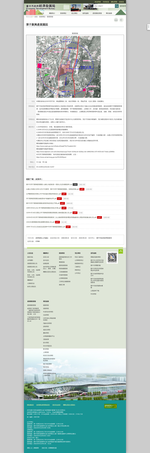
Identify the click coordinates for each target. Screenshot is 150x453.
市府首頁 (106, 2)
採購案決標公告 (32, 267)
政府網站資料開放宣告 (43, 405)
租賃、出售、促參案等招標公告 (33, 271)
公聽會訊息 (30, 283)
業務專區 (63, 13)
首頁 (35, 17)
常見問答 (98, 2)
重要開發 (50, 17)
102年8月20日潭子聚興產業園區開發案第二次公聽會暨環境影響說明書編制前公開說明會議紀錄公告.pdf (61, 217)
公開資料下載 (95, 291)
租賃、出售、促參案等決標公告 (33, 276)
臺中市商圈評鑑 (96, 265)
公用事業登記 (79, 260)
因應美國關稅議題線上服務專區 (49, 374)
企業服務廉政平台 (49, 336)
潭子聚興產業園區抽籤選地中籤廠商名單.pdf (41, 198)
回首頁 (121, 2)
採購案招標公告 (32, 263)
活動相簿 (46, 339)
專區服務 (109, 13)
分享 (148, 25)
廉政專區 (46, 333)
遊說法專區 (46, 330)
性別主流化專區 (48, 355)
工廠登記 (78, 267)
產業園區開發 (97, 13)
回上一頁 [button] (121, 20)
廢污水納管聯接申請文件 (97, 274)
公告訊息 (41, 13)
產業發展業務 (63, 265)
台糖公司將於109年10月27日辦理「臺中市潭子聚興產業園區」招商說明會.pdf (52, 189)
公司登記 (78, 273)
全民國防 (30, 260)
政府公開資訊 (31, 286)
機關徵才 (30, 280)
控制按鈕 (120, 251)
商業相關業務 (63, 268)
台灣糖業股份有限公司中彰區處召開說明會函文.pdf (43, 194)
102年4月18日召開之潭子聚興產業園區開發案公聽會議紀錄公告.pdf (49, 212)
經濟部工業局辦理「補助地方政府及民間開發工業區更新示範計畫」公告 (33, 311)
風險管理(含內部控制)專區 (49, 359)
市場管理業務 (63, 275)
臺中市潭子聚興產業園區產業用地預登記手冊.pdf (42, 203)
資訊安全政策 (56, 405)
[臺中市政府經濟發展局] (56, 7)
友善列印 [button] (116, 20)
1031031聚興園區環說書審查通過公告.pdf (40, 222)
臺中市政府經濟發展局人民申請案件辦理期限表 (97, 280)
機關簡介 (52, 13)
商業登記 (78, 270)
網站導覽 (114, 2)
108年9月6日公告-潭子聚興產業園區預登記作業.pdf (43, 208)
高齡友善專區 (47, 323)
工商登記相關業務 (64, 281)
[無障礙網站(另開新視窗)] (110, 406)
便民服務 (85, 13)
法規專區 (46, 315)
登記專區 (74, 13)
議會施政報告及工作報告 (65, 258)
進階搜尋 (123, 6)
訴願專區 (46, 326)
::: (23, 1)
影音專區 (46, 349)
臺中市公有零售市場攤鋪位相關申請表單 (97, 261)
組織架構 (46, 263)
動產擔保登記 (79, 263)
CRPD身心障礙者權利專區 (49, 319)
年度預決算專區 (48, 312)
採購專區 (46, 308)
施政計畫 (62, 284)
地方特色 (46, 367)
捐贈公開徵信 (47, 370)
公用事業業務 (63, 278)
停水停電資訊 (47, 346)
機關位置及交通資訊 (49, 272)
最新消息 (30, 257)
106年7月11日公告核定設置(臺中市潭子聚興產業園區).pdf (45, 227)
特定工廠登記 (79, 257)
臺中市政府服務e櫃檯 (97, 286)
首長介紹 (46, 257)
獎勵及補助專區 (96, 257)
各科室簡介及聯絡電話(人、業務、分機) (49, 267)
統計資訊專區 (47, 364)
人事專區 (46, 352)
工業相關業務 (63, 272)
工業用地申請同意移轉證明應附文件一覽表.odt (33, 319)
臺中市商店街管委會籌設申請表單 (97, 269)
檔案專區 (46, 305)
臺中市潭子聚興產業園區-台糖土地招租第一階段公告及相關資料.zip (49, 184)
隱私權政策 (30, 405)
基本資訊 (46, 260)
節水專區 (46, 342)
